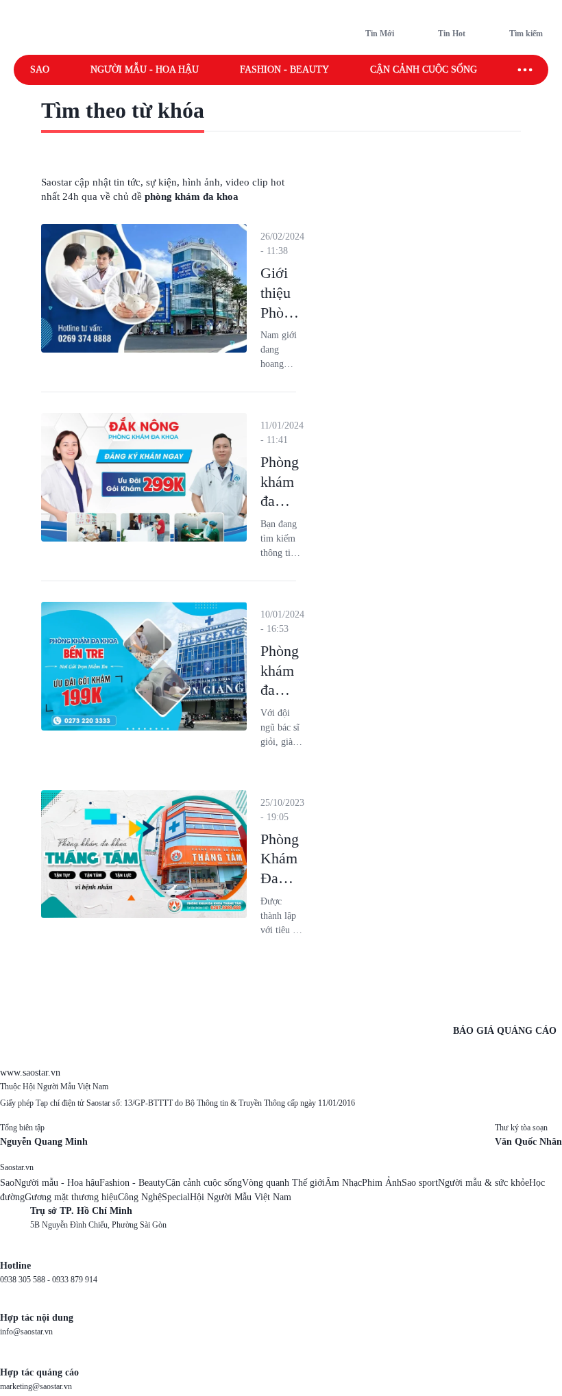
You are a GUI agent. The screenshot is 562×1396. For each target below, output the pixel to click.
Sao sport (420, 1183)
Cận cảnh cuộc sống (423, 69)
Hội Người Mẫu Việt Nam (240, 1197)
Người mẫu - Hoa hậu (144, 69)
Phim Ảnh (382, 1183)
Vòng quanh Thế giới (283, 1183)
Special (176, 1197)
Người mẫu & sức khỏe (483, 1183)
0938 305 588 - (26, 1279)
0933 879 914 (74, 1279)
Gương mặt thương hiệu (71, 1197)
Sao (39, 69)
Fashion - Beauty (284, 69)
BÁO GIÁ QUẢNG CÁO (505, 1031)
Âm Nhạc (343, 1183)
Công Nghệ (140, 1197)
